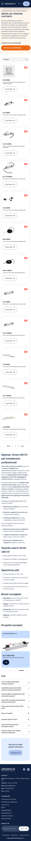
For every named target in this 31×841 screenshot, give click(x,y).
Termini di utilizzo (24, 835)
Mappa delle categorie (7, 816)
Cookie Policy (14, 835)
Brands (3, 807)
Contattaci (14, 753)
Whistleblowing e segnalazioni (9, 802)
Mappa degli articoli (6, 813)
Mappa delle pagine (6, 810)
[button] (15, 682)
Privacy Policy (5, 835)
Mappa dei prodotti (6, 818)
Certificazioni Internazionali (8, 799)
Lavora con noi (5, 804)
